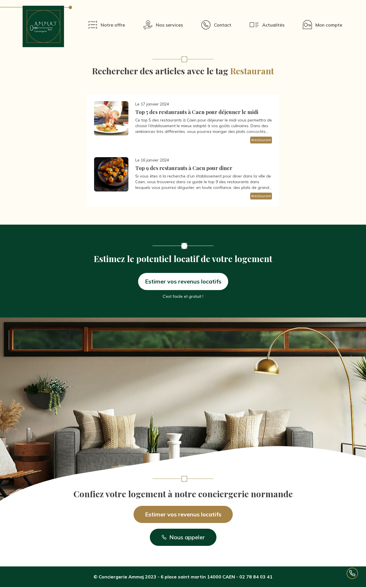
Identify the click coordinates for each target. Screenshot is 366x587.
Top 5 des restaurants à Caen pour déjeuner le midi (196, 112)
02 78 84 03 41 (255, 577)
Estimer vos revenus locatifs (183, 281)
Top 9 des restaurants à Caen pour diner (183, 168)
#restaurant (261, 140)
